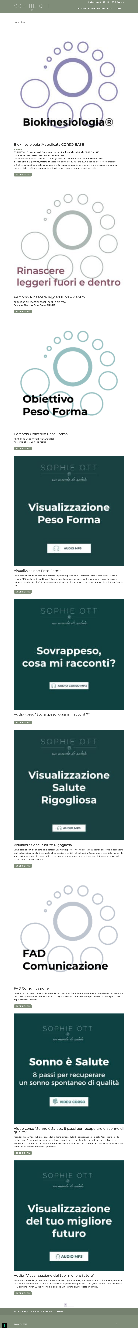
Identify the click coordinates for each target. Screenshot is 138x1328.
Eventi (91, 8)
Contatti (119, 8)
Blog (109, 8)
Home (16, 22)
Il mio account (94, 2)
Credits (59, 1311)
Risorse (101, 8)
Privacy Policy (21, 1311)
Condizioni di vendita (41, 1311)
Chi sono (81, 8)
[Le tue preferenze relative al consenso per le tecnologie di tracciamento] (4, 1325)
